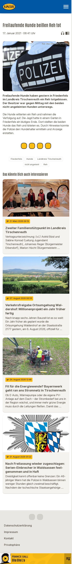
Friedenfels (16, 159)
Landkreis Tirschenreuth (49, 159)
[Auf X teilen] (32, 146)
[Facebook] (32, 517)
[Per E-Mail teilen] (48, 146)
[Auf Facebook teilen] (24, 146)
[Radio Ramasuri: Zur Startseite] (32, 6)
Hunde (29, 159)
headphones (63, 33)
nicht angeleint (32, 164)
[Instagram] (40, 517)
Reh (45, 164)
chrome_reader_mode (67, 33)
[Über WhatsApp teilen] (40, 146)
